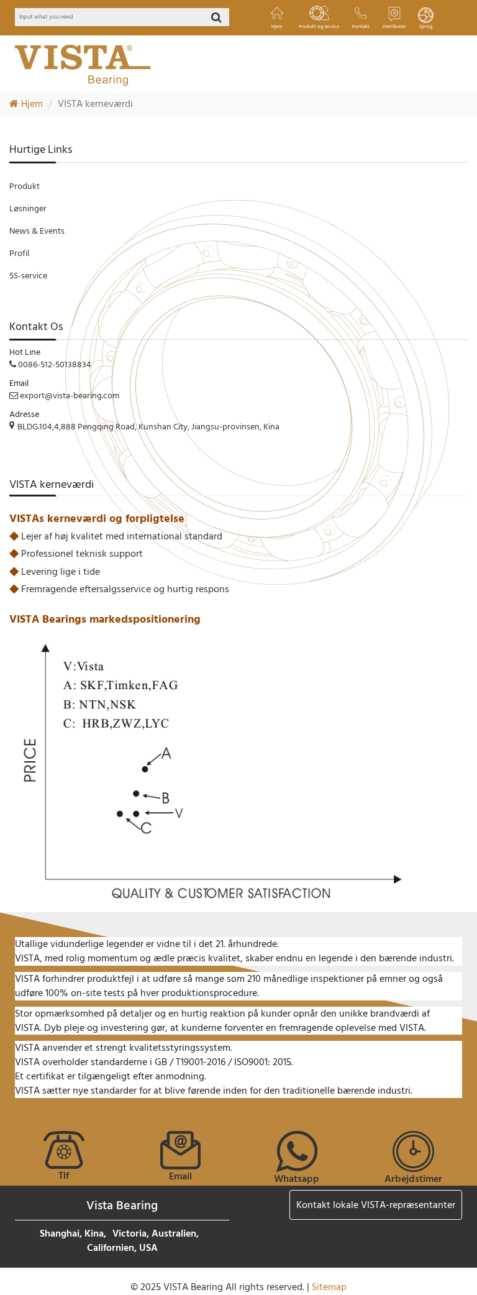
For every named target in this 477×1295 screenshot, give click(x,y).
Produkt (24, 186)
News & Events (37, 231)
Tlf (63, 1176)
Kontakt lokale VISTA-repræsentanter (375, 1205)
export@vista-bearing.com (68, 395)
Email (180, 1176)
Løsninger (28, 208)
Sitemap (329, 1287)
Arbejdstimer (413, 1179)
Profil (19, 253)
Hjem (31, 104)
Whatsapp (296, 1179)
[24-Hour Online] (413, 1151)
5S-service (28, 275)
